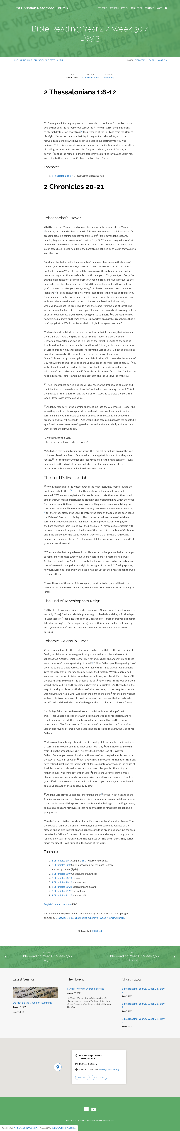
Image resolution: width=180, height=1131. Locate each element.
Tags (151, 60)
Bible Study (39, 60)
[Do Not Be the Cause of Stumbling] (35, 996)
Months (161, 60)
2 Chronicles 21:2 (61, 891)
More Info (82, 1077)
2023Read (97, 931)
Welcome (102, 8)
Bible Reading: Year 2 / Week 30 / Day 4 (133, 958)
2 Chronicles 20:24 (62, 882)
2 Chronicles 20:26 (62, 886)
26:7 (84, 860)
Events (124, 8)
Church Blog (26, 60)
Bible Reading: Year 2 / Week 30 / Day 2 (46, 958)
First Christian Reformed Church (40, 8)
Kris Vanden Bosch (90, 77)
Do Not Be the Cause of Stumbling (32, 1002)
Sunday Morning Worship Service (85, 988)
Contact (149, 8)
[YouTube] (93, 1109)
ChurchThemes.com (106, 1120)
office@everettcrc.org (109, 1069)
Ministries (136, 8)
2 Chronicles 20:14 (62, 878)
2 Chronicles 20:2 (61, 864)
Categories (140, 60)
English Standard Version (57, 904)
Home (15, 60)
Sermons (114, 8)
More (159, 8)
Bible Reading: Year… (55, 60)
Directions (99, 1077)
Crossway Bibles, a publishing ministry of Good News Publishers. (90, 917)
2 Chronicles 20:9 (61, 873)
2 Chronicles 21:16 (62, 895)
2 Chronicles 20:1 (61, 860)
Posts (130, 60)
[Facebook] (86, 1109)
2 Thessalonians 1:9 (62, 175)
